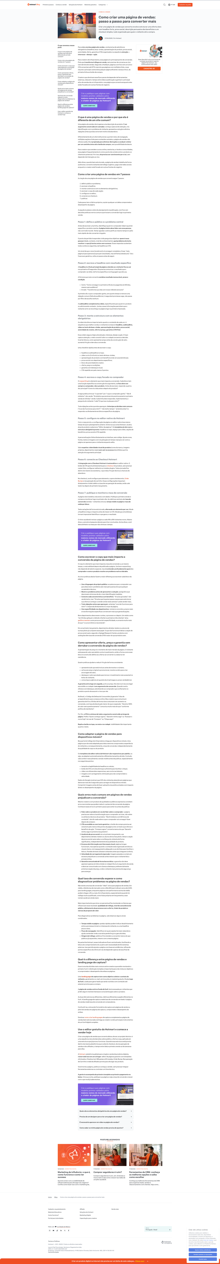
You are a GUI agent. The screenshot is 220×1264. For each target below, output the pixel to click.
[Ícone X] (64, 1230)
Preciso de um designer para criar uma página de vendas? (101, 1117)
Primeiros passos (48, 5)
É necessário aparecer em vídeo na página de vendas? (99, 1122)
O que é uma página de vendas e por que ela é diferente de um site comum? (65, 54)
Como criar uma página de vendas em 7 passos (66, 61)
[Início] (34, 4)
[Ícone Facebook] (68, 1230)
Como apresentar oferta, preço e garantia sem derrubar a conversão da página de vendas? (66, 75)
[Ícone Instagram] (49, 1230)
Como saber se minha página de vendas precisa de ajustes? (101, 1128)
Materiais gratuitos (90, 5)
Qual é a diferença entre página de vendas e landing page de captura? (66, 106)
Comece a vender (61, 5)
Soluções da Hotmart (75, 5)
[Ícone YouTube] (53, 1230)
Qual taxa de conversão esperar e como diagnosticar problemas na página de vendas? (66, 98)
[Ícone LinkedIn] (61, 1230)
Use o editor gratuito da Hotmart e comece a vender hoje (65, 113)
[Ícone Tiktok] (57, 1230)
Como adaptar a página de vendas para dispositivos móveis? (66, 83)
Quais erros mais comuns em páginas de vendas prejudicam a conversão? (66, 90)
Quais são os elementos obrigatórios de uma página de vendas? (103, 1111)
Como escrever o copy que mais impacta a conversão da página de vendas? (66, 67)
